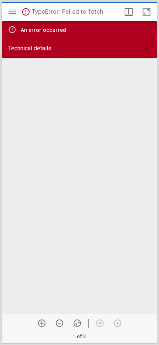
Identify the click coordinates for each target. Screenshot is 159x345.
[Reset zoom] (77, 323)
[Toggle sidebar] (12, 12)
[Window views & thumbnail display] (129, 12)
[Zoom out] (59, 323)
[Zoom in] (42, 323)
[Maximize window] (146, 12)
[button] (79, 48)
